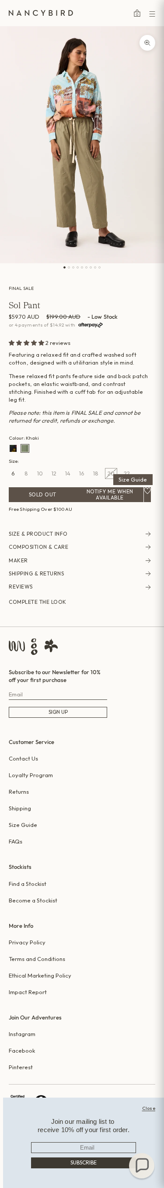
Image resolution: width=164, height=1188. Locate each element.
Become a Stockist (33, 900)
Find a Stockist (27, 883)
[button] (27, 342)
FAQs (15, 841)
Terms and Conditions (37, 958)
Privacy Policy (27, 942)
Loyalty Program (31, 774)
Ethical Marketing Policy (40, 975)
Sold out (42, 494)
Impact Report (28, 991)
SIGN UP (58, 712)
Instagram (22, 1033)
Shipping (20, 808)
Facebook (22, 1050)
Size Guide (133, 479)
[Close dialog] (149, 1108)
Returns (19, 791)
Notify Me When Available (110, 494)
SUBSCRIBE (83, 1162)
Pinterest (21, 1067)
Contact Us (23, 758)
